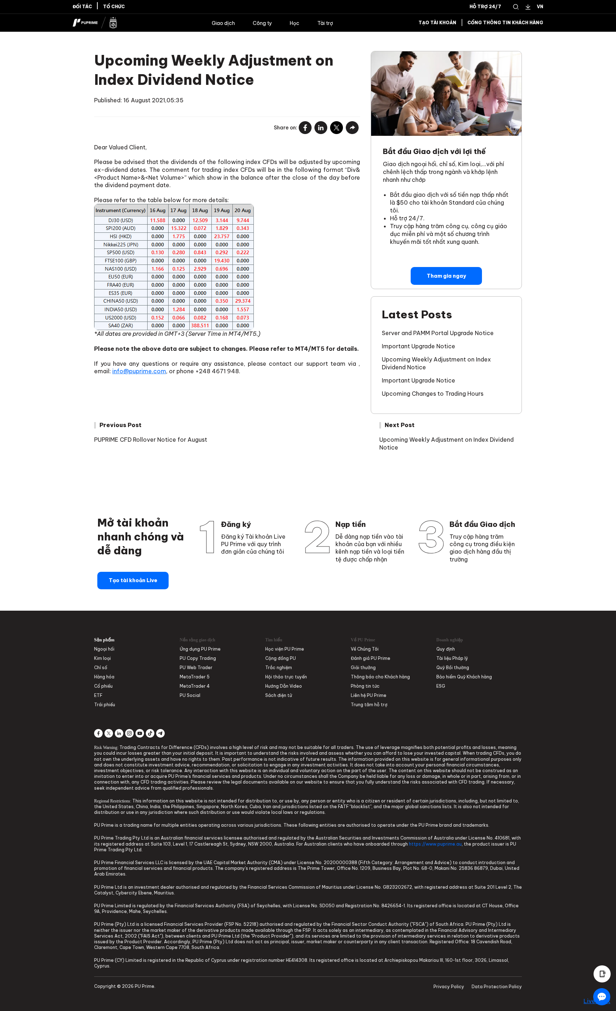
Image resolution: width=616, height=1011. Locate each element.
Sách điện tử (278, 695)
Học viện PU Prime (284, 649)
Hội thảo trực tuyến (286, 676)
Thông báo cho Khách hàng (380, 676)
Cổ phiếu (103, 686)
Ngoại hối (104, 649)
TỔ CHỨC (114, 6)
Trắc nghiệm (278, 667)
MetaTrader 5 (195, 676)
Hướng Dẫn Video (283, 686)
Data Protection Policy (497, 986)
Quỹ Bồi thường (452, 667)
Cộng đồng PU (280, 658)
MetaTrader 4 (195, 686)
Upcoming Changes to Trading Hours (432, 393)
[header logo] (95, 23)
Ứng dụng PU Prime (200, 649)
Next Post (400, 424)
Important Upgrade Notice (418, 346)
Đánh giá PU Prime (370, 658)
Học (294, 23)
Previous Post (120, 424)
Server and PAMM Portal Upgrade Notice (438, 333)
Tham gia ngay (446, 276)
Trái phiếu (104, 704)
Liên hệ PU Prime (368, 695)
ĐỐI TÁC (82, 6)
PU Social (190, 695)
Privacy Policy (448, 986)
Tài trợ (325, 23)
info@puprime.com (139, 371)
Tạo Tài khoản (437, 22)
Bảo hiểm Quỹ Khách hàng (464, 676)
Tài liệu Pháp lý (452, 658)
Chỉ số (100, 667)
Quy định (445, 649)
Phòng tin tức (365, 686)
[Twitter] (336, 128)
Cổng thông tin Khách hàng (505, 22)
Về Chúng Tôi (365, 649)
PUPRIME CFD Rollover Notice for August (150, 439)
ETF (98, 695)
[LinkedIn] (321, 128)
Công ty (262, 23)
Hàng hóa (104, 676)
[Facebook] (305, 128)
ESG (440, 686)
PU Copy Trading (198, 658)
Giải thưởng (363, 667)
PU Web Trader (196, 667)
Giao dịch (223, 23)
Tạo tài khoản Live (133, 580)
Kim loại (102, 658)
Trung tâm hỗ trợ (369, 704)
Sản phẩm (104, 639)
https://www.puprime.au (435, 844)
